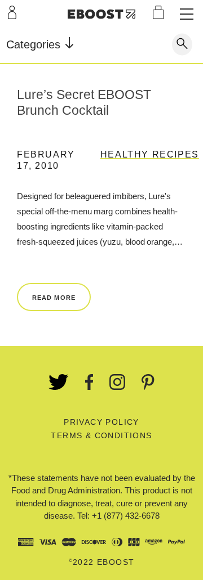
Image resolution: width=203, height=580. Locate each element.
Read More (54, 297)
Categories (35, 44)
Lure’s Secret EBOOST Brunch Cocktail (84, 102)
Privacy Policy (101, 421)
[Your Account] (12, 12)
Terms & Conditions (101, 435)
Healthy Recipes (149, 154)
